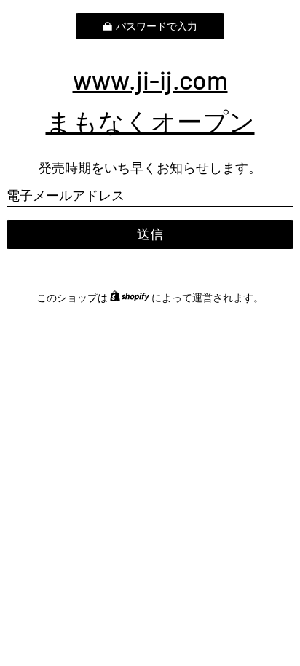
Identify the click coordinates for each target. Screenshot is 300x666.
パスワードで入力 (156, 26)
